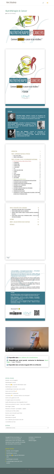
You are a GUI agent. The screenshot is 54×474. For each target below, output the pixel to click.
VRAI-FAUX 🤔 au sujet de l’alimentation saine (15, 384)
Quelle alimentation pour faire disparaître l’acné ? (16, 402)
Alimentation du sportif (10, 417)
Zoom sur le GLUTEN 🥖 (11, 391)
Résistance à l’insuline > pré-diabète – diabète (15, 408)
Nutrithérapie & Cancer (10, 382)
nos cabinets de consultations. (28, 357)
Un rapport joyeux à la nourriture (12, 400)
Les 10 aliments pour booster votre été (14, 419)
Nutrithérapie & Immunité (11, 386)
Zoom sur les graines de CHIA (12, 397)
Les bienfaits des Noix (10, 421)
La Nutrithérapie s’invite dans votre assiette (15, 389)
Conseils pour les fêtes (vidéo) (12, 411)
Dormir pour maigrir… (10, 415)
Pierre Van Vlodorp (11, 13)
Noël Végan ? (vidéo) (10, 406)
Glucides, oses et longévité (11, 380)
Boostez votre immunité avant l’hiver (13, 413)
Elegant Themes (23, 472)
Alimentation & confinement (11, 393)
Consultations (32, 439)
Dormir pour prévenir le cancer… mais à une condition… (18, 404)
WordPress (36, 472)
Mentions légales (32, 440)
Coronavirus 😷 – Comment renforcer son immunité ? (17, 395)
